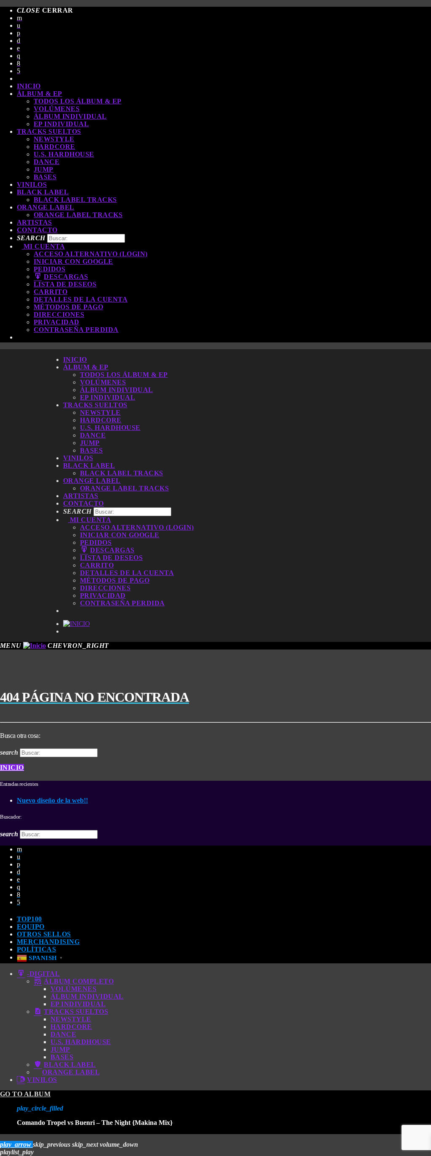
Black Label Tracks (75, 199)
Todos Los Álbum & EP (78, 101)
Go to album (25, 1094)
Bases (45, 176)
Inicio (29, 86)
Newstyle (54, 139)
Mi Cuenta (43, 246)
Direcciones (59, 314)
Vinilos (32, 184)
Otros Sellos (44, 934)
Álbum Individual (70, 116)
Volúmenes (57, 108)
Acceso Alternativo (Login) (90, 253)
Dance (46, 161)
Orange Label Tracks (78, 214)
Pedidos (49, 269)
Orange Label (45, 207)
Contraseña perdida (76, 329)
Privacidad (57, 322)
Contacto (37, 229)
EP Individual (61, 123)
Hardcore (54, 146)
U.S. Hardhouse (64, 154)
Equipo (31, 926)
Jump (43, 169)
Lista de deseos (65, 284)
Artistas (34, 222)
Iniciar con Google (73, 261)
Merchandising (48, 941)
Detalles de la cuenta (81, 299)
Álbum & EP (39, 93)
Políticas (36, 949)
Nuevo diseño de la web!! (52, 800)
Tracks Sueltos (49, 131)
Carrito (50, 291)
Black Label (43, 192)
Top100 (29, 919)
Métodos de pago (68, 306)
